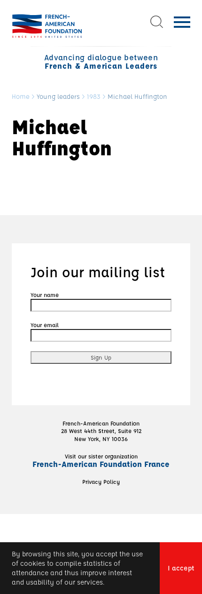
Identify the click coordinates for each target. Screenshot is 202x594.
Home (21, 96)
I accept (181, 567)
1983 (94, 96)
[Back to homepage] (47, 26)
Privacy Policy (101, 481)
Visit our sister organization (101, 460)
